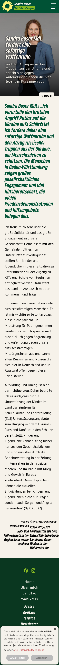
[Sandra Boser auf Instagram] (33, 572)
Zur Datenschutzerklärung (29, 649)
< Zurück (46, 96)
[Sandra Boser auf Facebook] (26, 572)
